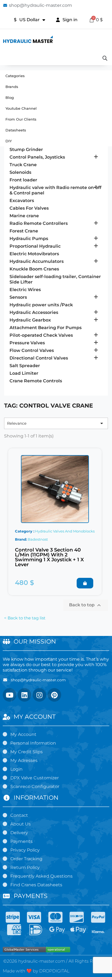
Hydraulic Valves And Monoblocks (65, 531)
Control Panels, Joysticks (37, 157)
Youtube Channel (21, 108)
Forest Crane (24, 231)
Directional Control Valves (39, 358)
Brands (11, 86)
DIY (8, 141)
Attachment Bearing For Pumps (46, 327)
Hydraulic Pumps (29, 238)
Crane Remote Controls (36, 380)
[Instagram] (39, 695)
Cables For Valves (29, 208)
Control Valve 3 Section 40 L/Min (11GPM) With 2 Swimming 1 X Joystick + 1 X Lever (49, 557)
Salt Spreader (25, 365)
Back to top (85, 605)
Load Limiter (24, 373)
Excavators (22, 200)
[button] (85, 583)
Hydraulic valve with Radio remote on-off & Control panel (55, 190)
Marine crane (24, 215)
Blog (9, 97)
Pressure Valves (27, 342)
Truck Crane (23, 164)
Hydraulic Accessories (34, 312)
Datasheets (15, 130)
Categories (15, 76)
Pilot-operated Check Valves (41, 335)
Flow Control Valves (32, 350)
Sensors (18, 297)
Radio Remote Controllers (39, 223)
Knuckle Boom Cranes (34, 269)
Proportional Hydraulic (35, 246)
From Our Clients (20, 119)
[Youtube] (9, 695)
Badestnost (38, 539)
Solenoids (20, 172)
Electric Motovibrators (34, 253)
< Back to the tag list (24, 617)
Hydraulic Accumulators (37, 261)
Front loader (23, 179)
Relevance (56, 423)
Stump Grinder (26, 149)
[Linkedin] (24, 695)
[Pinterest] (54, 695)
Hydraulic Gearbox (30, 320)
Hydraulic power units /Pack (41, 304)
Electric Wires (25, 289)
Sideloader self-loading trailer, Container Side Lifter (55, 279)
